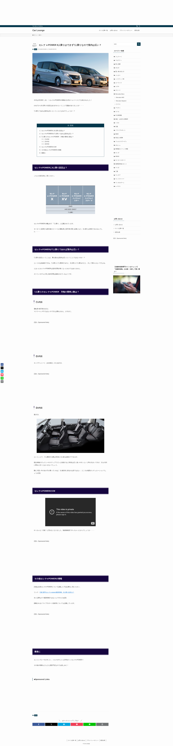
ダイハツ (117, 90)
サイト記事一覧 (119, 228)
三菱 (116, 171)
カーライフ (118, 82)
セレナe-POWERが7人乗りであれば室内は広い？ (58, 133)
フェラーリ (118, 56)
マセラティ (118, 60)
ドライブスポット (120, 130)
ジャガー (117, 75)
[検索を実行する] (139, 44)
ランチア (117, 175)
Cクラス (118, 104)
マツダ (117, 167)
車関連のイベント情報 (121, 149)
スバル (117, 111)
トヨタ (117, 122)
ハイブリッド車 (119, 79)
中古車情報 (118, 115)
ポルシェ (117, 145)
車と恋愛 (117, 64)
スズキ (117, 86)
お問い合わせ (119, 224)
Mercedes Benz (119, 94)
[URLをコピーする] (102, 724)
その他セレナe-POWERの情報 (51, 150)
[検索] (139, 26)
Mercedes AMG (120, 97)
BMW (116, 134)
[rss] (137, 26)
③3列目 (47, 144)
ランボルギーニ (119, 182)
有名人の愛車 (119, 137)
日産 (35, 49)
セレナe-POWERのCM (49, 147)
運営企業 (117, 232)
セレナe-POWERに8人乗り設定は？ (53, 130)
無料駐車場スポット (121, 164)
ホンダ (117, 152)
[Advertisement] (54, 12)
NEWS (117, 156)
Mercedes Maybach (121, 101)
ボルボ (117, 67)
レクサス (117, 186)
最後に (44, 153)
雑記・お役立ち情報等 (121, 119)
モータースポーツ (120, 160)
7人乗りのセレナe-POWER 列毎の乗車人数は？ (58, 136)
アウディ (117, 108)
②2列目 (47, 141)
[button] (38, 724)
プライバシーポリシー (93, 740)
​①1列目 (47, 139)
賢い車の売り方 (119, 71)
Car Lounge (38, 30)
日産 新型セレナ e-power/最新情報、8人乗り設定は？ (57, 592)
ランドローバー (119, 179)
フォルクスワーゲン (121, 141)
